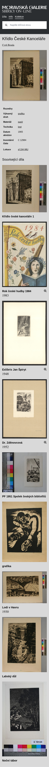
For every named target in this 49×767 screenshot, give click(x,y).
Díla (4, 16)
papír (20, 122)
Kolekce (19, 16)
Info (11, 16)
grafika (21, 113)
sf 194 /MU (23, 149)
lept (20, 127)
